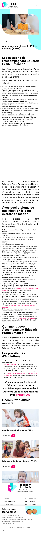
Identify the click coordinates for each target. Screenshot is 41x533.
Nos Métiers (9, 504)
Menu (36, 5)
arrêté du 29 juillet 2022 (27, 318)
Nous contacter (30, 504)
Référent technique (10, 364)
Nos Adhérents (10, 501)
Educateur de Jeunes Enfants (15, 374)
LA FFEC (7, 499)
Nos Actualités (30, 501)
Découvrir (6, 435)
